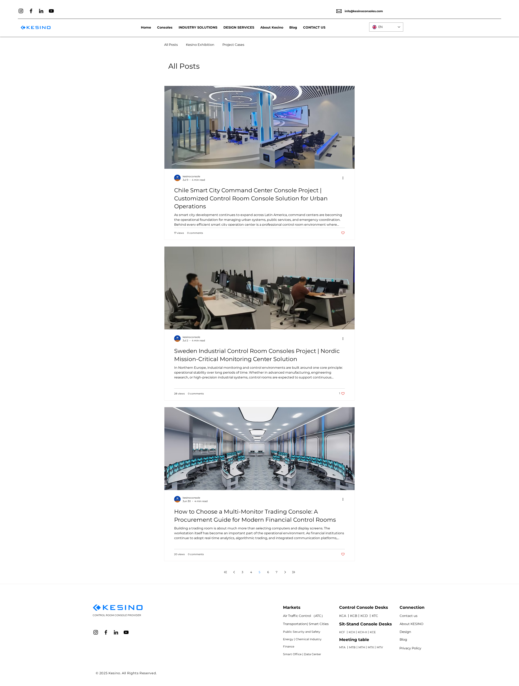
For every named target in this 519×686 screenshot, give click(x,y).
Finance (288, 646)
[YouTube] (51, 11)
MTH (361, 647)
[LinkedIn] (41, 11)
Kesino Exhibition (200, 45)
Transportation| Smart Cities (306, 624)
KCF (342, 632)
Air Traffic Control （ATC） (304, 616)
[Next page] (285, 572)
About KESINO (411, 624)
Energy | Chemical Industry (302, 639)
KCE (373, 632)
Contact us (408, 616)
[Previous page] (234, 572)
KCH (352, 632)
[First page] (225, 572)
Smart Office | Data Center (302, 654)
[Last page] (293, 572)
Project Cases (233, 45)
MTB (352, 647)
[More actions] (344, 177)
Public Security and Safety (301, 632)
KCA (342, 616)
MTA (342, 647)
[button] (198, 27)
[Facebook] (31, 11)
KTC (375, 616)
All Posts (171, 45)
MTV (380, 647)
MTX (371, 647)
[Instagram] (21, 11)
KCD (364, 616)
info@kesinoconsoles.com (364, 11)
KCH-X (362, 632)
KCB (353, 616)
